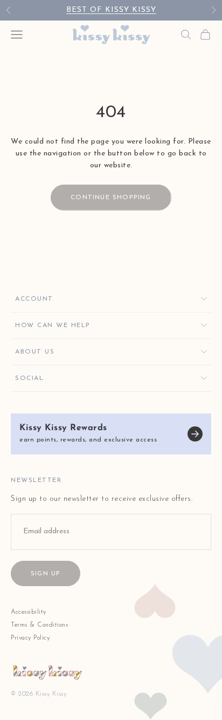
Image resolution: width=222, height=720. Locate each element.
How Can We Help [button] (53, 325)
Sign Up (45, 573)
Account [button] (34, 299)
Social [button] (29, 378)
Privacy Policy (30, 638)
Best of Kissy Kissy (111, 10)
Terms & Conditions (39, 625)
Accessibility (28, 612)
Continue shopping (111, 197)
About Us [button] (34, 352)
